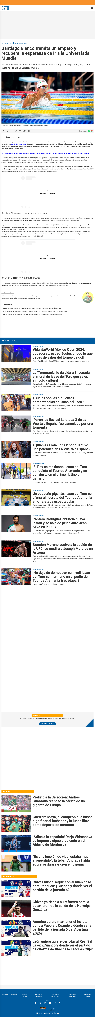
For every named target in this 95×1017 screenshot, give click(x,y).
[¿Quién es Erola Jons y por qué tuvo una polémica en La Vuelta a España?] (16, 450)
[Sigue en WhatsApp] (88, 131)
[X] (7, 131)
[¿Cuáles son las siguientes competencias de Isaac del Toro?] (16, 403)
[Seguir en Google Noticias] (92, 131)
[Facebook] (2, 131)
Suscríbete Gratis (47, 724)
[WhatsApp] (11, 131)
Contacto (4, 994)
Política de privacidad (38, 995)
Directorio (14, 994)
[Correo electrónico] (20, 131)
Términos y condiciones (55, 995)
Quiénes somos (24, 995)
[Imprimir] (28, 131)
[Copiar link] (24, 131)
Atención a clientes (87, 995)
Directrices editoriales (72, 995)
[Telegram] (15, 131)
